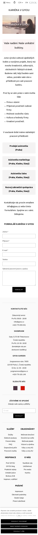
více (19, 515)
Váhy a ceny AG (28, 448)
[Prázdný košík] (14, 2)
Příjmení (5, 241)
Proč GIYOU (10, 463)
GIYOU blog (10, 466)
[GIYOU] (33, 2)
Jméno (5, 232)
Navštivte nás (27, 463)
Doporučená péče (10, 448)
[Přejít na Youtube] (23, 388)
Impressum (19, 491)
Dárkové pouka (9, 438)
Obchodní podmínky (19, 495)
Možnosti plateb (27, 441)
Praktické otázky (10, 469)
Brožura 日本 (10, 476)
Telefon (5, 259)
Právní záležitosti (19, 501)
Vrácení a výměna (27, 444)
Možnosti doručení (27, 435)
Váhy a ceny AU (28, 451)
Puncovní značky (10, 451)
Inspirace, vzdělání (10, 479)
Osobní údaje (19, 498)
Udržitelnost (27, 466)
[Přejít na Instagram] (15, 388)
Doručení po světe (27, 438)
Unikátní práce (10, 473)
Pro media (27, 469)
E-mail (5, 250)
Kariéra (27, 473)
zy (16, 438)
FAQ (10, 444)
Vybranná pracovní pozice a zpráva (15, 269)
